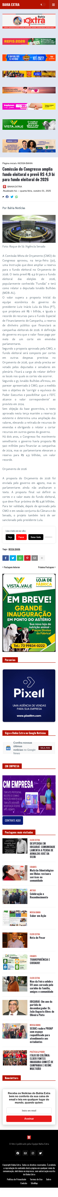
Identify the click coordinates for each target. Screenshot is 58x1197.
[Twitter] (11, 196)
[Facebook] (7, 196)
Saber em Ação (38, 913)
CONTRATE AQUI (13, 818)
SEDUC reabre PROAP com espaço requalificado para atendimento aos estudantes (41, 1032)
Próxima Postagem (46, 567)
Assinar (29, 1116)
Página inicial (9, 163)
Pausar (21, 537)
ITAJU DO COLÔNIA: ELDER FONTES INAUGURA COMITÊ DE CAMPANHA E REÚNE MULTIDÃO (41, 1059)
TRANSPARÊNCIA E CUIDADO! (40, 959)
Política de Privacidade (16, 1176)
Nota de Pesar (37, 935)
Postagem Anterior (12, 567)
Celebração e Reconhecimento (39, 893)
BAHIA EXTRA (10, 4)
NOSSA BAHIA (25, 163)
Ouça (10, 537)
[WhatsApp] (16, 196)
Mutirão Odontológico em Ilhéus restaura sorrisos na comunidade (41, 873)
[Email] (34, 558)
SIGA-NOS (45, 745)
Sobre (48, 1176)
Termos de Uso (36, 1176)
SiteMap (34, 1180)
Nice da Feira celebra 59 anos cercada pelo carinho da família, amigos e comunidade (41, 984)
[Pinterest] (27, 558)
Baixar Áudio (36, 537)
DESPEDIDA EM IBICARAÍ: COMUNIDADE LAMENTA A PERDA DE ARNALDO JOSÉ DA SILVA (42, 847)
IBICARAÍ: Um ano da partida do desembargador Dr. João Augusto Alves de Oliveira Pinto (42, 1006)
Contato (23, 1180)
